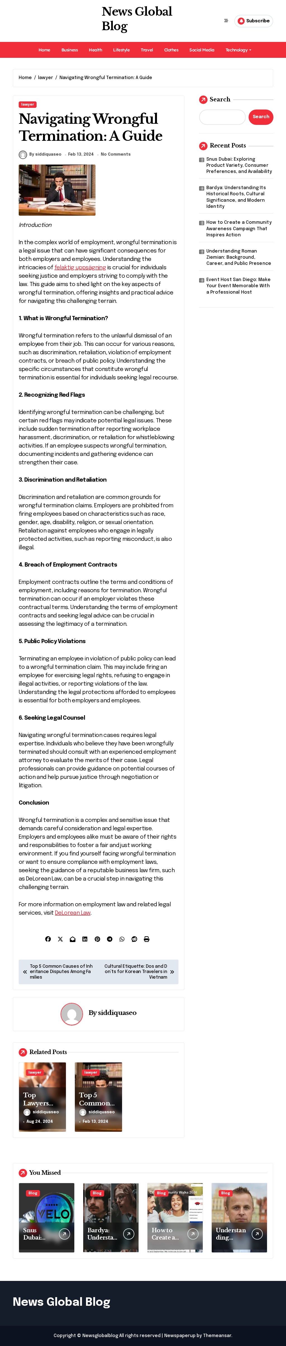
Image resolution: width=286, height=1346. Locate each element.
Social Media (201, 50)
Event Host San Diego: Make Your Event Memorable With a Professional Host (238, 286)
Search (220, 99)
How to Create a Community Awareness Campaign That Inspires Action (239, 228)
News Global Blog (61, 1302)
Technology (236, 50)
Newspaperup (180, 1335)
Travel (147, 50)
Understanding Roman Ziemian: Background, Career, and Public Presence (238, 257)
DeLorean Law (72, 913)
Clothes (171, 50)
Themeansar (217, 1335)
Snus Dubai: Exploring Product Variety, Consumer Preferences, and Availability (239, 165)
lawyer (27, 104)
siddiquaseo (117, 1013)
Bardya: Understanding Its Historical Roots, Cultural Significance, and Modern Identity (236, 197)
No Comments (116, 154)
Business (69, 50)
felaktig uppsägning (80, 268)
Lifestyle (121, 50)
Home (44, 50)
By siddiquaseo (45, 154)
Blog (32, 1193)
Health (95, 50)
